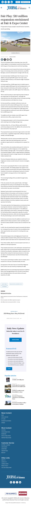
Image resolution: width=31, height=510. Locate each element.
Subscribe (15, 339)
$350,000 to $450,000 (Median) (15, 359)
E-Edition (3, 430)
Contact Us (3, 462)
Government (4, 286)
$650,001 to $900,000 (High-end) (16, 363)
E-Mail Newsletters (5, 432)
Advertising (4, 448)
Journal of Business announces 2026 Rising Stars (18, 397)
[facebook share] (7, 59)
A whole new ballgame (18, 379)
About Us (3, 460)
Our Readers (4, 447)
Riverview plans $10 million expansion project (10, 300)
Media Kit (3, 452)
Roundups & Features (6, 420)
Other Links (5, 458)
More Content (6, 428)
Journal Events (4, 463)
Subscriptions (4, 450)
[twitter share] (5, 59)
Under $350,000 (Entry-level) (15, 357)
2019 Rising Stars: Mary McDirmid (14, 313)
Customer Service (7, 443)
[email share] (10, 59)
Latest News (4, 284)
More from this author (13, 318)
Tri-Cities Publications (6, 467)
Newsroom (3, 433)
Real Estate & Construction (16, 284)
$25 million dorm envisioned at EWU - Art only (10, 302)
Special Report (4, 417)
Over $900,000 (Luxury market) (16, 365)
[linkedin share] (2, 59)
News (2, 415)
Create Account (26, 2)
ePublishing (23, 502)
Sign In (18, 2)
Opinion (3, 422)
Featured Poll (11, 349)
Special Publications (6, 435)
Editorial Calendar (5, 445)
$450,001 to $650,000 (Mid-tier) (15, 361)
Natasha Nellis (12, 56)
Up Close (3, 419)
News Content (6, 413)
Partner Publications (6, 437)
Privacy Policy (4, 465)
